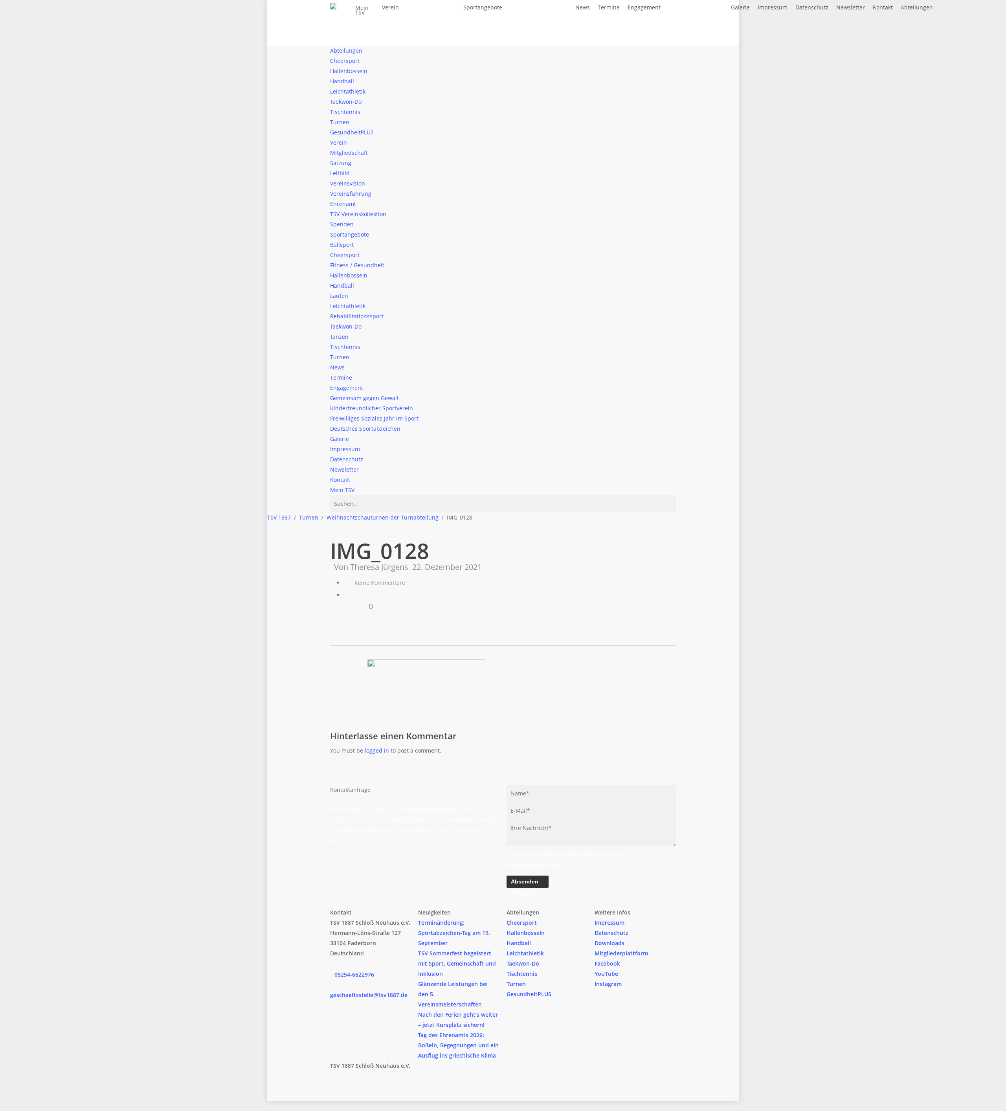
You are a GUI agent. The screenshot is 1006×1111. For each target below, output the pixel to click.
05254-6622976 (354, 974)
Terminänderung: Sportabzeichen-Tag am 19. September (454, 933)
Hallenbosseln (526, 933)
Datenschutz (611, 933)
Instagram (608, 984)
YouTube (606, 973)
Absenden (525, 881)
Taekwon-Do (523, 963)
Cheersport (522, 922)
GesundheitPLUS (529, 994)
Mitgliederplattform (621, 953)
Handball (519, 943)
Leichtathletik (525, 953)
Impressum (609, 922)
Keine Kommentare (379, 582)
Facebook (607, 963)
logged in (377, 750)
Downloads (609, 943)
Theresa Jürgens (379, 567)
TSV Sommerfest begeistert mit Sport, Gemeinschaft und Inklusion (457, 963)
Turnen (516, 984)
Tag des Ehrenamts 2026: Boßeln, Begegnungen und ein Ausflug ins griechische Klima (458, 1045)
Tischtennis (522, 973)
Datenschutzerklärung (534, 864)
